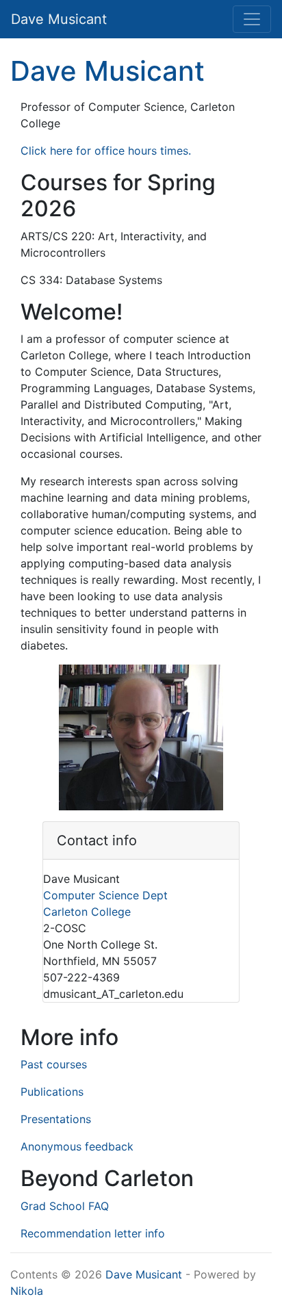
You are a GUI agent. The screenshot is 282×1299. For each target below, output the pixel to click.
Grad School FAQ (65, 1206)
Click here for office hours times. (106, 150)
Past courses (54, 1064)
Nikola (26, 1291)
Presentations (56, 1119)
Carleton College (87, 911)
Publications (52, 1091)
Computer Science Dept (105, 895)
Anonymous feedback (77, 1146)
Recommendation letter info (93, 1233)
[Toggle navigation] (252, 19)
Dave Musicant (107, 71)
